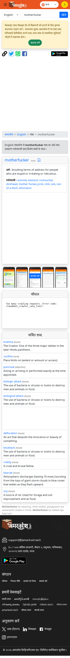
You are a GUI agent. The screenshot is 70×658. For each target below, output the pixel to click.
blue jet (8, 472)
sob (53, 184)
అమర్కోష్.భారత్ (21, 599)
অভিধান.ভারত (61, 604)
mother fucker (27, 184)
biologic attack (12, 381)
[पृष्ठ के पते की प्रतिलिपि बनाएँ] (5, 53)
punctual (8, 367)
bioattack (9, 447)
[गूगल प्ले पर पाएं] (59, 53)
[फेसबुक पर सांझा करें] (24, 53)
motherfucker (17, 160)
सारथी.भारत (39, 610)
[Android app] (14, 560)
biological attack (13, 396)
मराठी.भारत (6, 599)
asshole (22, 180)
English (21, 134)
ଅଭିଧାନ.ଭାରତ (46, 604)
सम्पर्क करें (43, 581)
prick (40, 184)
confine (8, 356)
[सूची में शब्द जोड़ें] (39, 160)
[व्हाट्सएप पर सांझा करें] (18, 53)
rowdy (7, 462)
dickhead (11, 184)
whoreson (25, 188)
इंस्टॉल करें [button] (35, 275)
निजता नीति (15, 581)
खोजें (64, 15)
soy (5, 491)
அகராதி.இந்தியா (40, 599)
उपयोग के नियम (29, 581)
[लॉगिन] (64, 4)
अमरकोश (9, 134)
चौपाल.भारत (26, 610)
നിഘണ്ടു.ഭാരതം (11, 604)
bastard (33, 180)
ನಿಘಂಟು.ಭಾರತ (29, 604)
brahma (8, 342)
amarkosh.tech (10, 610)
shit (47, 184)
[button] (7, 277)
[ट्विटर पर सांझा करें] (12, 53)
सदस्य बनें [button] (35, 42)
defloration (10, 433)
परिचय (4, 581)
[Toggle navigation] (5, 4)
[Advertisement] (35, 94)
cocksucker (46, 180)
